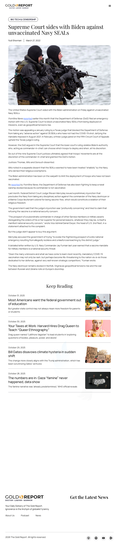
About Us (10, 515)
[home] (18, 6)
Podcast (25, 515)
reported (27, 118)
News (38, 515)
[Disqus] (59, 440)
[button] (110, 6)
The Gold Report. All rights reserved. (25, 537)
